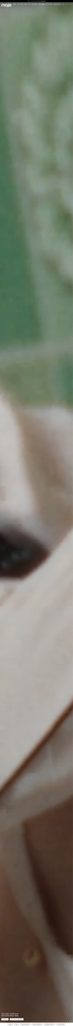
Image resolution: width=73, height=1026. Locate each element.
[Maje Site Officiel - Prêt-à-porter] (6, 5)
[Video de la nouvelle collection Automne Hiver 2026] (36, 512)
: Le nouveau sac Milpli (37, 1)
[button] (15, 4)
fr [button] (63, 4)
